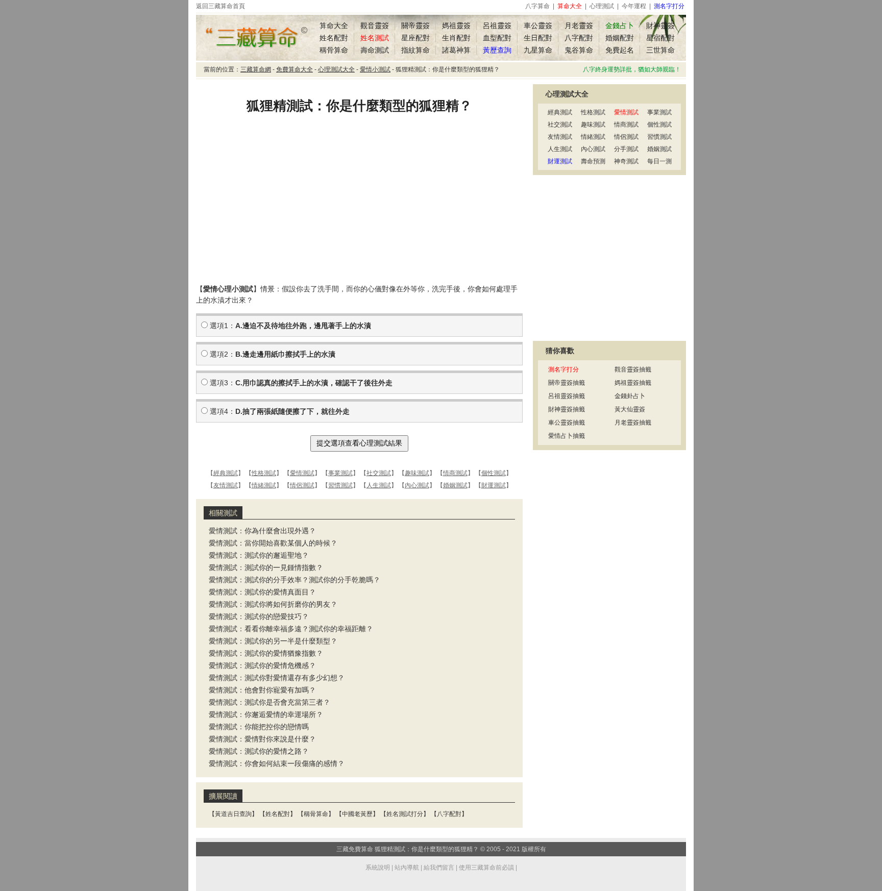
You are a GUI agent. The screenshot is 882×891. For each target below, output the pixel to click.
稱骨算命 (334, 50)
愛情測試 (302, 473)
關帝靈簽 (415, 25)
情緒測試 (264, 485)
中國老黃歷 (357, 814)
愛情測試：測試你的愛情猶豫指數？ (266, 653)
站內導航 (407, 867)
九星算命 (538, 50)
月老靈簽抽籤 (633, 422)
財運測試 (493, 485)
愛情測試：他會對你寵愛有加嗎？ (262, 690)
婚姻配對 (619, 38)
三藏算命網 (255, 69)
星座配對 (415, 38)
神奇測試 (626, 161)
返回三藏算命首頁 (220, 6)
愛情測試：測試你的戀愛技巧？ (259, 616)
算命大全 (334, 25)
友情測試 (225, 485)
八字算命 (537, 6)
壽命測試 (374, 50)
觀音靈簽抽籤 (633, 369)
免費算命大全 (294, 69)
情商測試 (455, 473)
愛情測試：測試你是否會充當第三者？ (269, 702)
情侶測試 (302, 485)
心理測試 (602, 6)
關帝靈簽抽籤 (566, 382)
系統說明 (377, 867)
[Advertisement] (359, 201)
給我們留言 (439, 867)
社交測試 (378, 473)
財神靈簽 (660, 25)
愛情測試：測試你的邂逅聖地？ (259, 555)
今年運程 (634, 6)
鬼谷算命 (579, 50)
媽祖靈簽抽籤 (633, 382)
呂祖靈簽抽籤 (566, 396)
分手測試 (626, 149)
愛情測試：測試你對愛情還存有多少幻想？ (277, 678)
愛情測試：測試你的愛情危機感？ (262, 665)
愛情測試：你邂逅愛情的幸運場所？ (266, 714)
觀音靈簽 (374, 25)
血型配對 (497, 38)
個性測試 (493, 473)
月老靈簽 (579, 25)
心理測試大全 (336, 69)
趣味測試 (417, 473)
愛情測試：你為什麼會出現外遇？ (262, 531)
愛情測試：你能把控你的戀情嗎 (259, 727)
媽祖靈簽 (456, 25)
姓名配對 (334, 38)
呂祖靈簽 (497, 25)
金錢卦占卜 (630, 396)
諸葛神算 (456, 50)
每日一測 (659, 161)
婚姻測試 (455, 485)
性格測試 (264, 473)
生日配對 (538, 38)
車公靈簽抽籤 (566, 422)
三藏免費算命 (354, 849)
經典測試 (225, 473)
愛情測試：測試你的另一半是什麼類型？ (273, 641)
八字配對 (579, 38)
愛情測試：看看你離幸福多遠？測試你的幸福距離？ (291, 629)
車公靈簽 (538, 25)
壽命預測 (593, 161)
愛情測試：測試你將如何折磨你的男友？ (273, 604)
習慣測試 (340, 485)
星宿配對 (660, 38)
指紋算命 (415, 50)
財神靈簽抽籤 (566, 409)
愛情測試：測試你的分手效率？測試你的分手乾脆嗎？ (294, 580)
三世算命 (660, 50)
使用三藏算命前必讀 (486, 867)
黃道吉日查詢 (233, 814)
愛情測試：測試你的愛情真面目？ (262, 592)
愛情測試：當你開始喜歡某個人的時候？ (273, 543)
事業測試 (340, 473)
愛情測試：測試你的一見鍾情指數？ (266, 567)
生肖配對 (456, 38)
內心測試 (417, 485)
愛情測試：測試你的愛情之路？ (259, 751)
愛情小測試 (375, 69)
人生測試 (378, 485)
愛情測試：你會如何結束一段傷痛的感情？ (277, 763)
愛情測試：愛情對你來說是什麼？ (262, 739)
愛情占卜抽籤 (566, 435)
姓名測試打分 (404, 814)
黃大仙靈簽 (630, 409)
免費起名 (619, 50)
